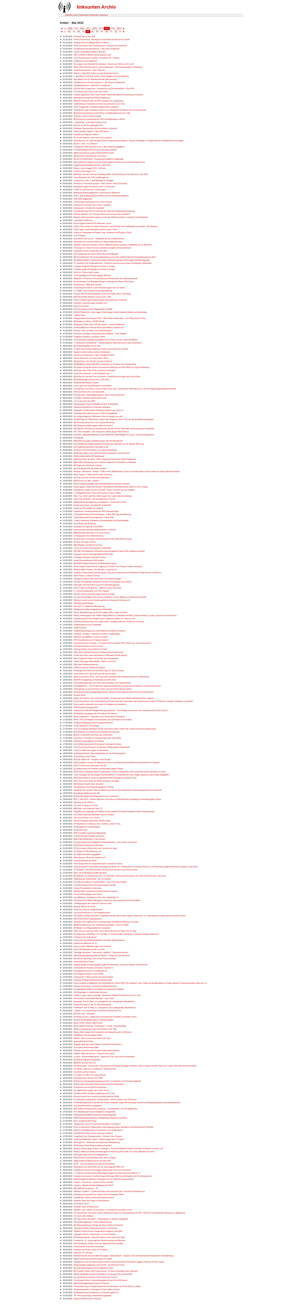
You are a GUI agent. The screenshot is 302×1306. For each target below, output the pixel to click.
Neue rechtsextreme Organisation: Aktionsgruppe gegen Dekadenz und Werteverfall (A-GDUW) (113, 1127)
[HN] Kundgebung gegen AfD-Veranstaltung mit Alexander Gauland (102, 484)
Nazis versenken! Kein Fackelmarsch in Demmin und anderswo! (100, 46)
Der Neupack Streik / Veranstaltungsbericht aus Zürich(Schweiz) (100, 1280)
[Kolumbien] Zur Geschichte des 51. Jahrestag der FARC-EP (99, 1167)
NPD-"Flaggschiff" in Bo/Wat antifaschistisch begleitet (96, 107)
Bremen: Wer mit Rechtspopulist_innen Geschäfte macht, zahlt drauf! (102, 294)
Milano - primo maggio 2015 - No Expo (90, 168)
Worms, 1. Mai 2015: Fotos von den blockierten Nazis (96, 73)
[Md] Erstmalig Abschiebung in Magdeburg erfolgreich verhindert (100, 1118)
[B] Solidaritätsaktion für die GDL (87, 346)
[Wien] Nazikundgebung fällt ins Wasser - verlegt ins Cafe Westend (101, 956)
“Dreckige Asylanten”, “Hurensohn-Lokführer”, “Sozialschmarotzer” (101, 952)
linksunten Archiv (96, 7)
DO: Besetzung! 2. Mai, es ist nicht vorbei (91, 92)
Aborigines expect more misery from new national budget (97, 579)
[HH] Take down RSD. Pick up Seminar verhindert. (95, 370)
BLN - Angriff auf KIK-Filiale (85, 1121)
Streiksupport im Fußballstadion (87, 827)
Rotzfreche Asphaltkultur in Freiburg (89, 741)
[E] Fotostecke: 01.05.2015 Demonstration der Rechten (96, 732)
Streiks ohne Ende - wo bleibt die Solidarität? (92, 505)
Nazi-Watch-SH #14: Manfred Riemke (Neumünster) (95, 79)
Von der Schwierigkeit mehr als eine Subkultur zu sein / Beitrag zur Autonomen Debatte (110, 597)
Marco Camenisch (81, 306)
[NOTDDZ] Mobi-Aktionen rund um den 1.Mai (92, 297)
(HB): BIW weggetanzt (83, 199)
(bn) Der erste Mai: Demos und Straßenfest (91, 478)
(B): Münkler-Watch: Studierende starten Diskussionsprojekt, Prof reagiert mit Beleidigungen (112, 260)
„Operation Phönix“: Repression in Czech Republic (95, 1234)
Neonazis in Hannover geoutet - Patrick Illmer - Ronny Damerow (100, 184)
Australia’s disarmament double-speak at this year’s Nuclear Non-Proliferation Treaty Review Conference (117, 573)
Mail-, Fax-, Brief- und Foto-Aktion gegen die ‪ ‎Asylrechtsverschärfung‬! (102, 496)
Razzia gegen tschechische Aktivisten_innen (92, 223)
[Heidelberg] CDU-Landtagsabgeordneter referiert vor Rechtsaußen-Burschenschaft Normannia (113, 692)
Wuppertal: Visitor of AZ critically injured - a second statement (99, 324)
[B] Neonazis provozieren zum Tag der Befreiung (94, 422)
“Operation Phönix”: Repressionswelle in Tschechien (95, 1228)
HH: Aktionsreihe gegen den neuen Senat (91, 1090)
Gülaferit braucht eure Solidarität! (87, 625)
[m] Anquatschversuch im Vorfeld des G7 (90, 971)
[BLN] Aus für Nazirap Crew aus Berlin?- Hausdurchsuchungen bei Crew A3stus (107, 377)
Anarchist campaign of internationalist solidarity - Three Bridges (100, 334)
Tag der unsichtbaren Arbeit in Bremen (90, 52)
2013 (94, 28)
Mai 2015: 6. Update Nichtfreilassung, (89, 606)
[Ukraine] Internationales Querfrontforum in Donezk (95, 530)
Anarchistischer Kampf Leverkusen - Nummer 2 (93, 968)
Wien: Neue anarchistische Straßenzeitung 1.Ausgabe (96, 781)
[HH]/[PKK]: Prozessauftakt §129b (88, 1035)
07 (97, 32)
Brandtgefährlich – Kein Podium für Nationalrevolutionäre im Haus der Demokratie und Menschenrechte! (117, 686)
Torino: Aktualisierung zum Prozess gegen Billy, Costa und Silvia (101, 612)
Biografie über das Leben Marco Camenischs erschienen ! (98, 1044)
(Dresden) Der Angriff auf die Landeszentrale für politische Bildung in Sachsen (106, 922)
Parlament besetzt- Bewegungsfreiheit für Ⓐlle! (93, 554)
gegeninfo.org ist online (83, 1041)
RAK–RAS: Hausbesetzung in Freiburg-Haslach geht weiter (99, 652)
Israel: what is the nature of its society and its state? (95, 674)
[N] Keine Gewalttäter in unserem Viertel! (91, 637)
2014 (101, 28)
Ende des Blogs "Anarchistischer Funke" (91, 649)
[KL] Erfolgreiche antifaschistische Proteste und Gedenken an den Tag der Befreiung (109, 444)
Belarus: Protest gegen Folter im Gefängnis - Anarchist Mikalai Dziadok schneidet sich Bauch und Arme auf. (118, 1149)
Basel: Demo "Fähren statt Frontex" (88, 1023)
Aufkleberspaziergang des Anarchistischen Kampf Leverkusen (100, 631)
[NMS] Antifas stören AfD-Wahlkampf (89, 456)
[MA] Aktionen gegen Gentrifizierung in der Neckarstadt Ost (98, 441)
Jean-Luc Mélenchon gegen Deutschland (91, 750)
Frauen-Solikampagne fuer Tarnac (88, 894)
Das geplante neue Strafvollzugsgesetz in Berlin (94, 787)
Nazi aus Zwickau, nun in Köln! (87, 818)
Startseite (69, 15)
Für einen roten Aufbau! (83, 1216)
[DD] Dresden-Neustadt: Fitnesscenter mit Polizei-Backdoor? (99, 1084)
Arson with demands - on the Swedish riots (91, 373)
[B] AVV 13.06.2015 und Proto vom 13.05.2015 (93, 735)
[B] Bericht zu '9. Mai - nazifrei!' (86, 481)
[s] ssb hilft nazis (80, 830)
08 (102, 32)
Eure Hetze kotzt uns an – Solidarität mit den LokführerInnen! (99, 239)
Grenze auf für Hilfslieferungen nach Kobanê (92, 946)
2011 (82, 28)
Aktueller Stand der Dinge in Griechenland (91, 1201)
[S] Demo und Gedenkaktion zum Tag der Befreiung (95, 450)
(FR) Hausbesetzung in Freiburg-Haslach (91, 640)
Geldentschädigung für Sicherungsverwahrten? (93, 723)
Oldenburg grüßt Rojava (84, 603)
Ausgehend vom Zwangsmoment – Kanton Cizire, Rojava (98, 1136)
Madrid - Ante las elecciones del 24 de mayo (92, 1038)
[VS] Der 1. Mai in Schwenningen (87, 116)
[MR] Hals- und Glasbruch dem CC (88, 808)
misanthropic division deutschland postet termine (94, 1198)
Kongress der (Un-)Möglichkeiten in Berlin (91, 43)
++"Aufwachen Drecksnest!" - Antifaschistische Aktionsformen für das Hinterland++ (108, 343)
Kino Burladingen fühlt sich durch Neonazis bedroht (95, 150)
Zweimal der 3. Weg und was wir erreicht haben (93, 977)
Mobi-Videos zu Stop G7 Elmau (87, 576)
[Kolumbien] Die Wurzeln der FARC (88, 1078)
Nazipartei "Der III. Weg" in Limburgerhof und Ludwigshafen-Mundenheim (104, 1001)
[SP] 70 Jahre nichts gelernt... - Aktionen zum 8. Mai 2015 (97, 588)
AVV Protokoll (79, 236)
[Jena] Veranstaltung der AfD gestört (89, 560)
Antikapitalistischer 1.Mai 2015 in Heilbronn (92, 85)
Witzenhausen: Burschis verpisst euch (89, 857)
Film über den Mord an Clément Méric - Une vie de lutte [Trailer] (100, 882)
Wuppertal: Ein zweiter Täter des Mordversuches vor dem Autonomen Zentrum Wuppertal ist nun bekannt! (118, 790)
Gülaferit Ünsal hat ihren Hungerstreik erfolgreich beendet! (98, 1231)
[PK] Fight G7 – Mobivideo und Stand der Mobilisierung (97, 1142)
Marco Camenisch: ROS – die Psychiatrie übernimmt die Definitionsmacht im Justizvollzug (111, 677)
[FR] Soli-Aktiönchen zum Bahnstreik (89, 392)
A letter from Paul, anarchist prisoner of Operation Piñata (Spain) (100, 655)
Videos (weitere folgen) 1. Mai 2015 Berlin (91, 131)
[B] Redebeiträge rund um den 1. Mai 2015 (91, 380)
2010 (76, 28)
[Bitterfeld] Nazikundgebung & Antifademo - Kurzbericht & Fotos (100, 502)
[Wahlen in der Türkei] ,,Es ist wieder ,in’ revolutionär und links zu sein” (103, 1210)
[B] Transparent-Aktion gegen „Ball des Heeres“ (93, 426)
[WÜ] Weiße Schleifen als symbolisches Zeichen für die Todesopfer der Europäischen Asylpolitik (114, 429)
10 (111, 32)
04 (83, 32)
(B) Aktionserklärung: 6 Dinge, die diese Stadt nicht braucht (98, 1225)
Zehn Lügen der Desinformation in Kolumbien (93, 386)
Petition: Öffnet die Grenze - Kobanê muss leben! (94, 1054)
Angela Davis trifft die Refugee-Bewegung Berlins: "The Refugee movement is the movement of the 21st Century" (121, 710)
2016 (113, 28)
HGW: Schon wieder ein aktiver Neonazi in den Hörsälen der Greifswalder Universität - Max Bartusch (116, 226)
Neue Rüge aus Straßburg (85, 524)
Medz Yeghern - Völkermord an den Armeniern (93, 475)
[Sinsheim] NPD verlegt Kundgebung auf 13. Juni (94, 1093)
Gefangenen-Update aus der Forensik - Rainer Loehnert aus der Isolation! (104, 490)
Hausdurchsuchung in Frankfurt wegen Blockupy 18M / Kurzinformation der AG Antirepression (113, 1176)
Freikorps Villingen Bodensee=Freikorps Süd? (93, 980)
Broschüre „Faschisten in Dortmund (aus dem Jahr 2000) (97, 738)
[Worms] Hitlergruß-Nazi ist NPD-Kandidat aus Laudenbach (98, 101)
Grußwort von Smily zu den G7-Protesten (91, 1250)
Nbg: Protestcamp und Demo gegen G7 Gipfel (93, 1259)
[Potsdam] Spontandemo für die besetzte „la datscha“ (96, 128)
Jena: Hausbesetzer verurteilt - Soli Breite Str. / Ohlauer (97, 58)
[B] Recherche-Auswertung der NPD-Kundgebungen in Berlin (99, 119)
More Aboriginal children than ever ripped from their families (98, 1243)
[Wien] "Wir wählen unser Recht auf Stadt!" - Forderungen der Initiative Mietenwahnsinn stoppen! (114, 698)
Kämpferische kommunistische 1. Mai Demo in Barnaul (96, 49)
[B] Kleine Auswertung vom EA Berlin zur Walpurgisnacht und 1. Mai (102, 113)
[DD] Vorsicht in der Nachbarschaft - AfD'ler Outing (94, 1158)
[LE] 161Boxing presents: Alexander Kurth (91, 447)
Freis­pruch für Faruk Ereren (85, 937)
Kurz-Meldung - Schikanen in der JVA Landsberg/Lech (96, 897)
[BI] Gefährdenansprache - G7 (86, 1188)
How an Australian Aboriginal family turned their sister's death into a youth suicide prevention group (115, 729)
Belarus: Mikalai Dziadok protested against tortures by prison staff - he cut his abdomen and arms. (114, 1152)
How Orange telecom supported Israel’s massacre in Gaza (98, 864)
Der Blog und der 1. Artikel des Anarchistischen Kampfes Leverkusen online (105, 1017)
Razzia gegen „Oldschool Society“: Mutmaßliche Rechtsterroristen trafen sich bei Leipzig (110, 487)
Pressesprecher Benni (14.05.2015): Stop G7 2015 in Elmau (99, 671)
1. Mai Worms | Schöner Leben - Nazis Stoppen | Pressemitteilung (101, 76)
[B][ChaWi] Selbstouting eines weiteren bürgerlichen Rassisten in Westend (105, 462)
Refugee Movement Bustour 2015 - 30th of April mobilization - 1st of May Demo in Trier (110, 318)
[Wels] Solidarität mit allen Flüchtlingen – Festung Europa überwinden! (103, 1274)
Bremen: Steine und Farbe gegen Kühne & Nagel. (94, 594)
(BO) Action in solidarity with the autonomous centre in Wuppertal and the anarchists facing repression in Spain (120, 772)
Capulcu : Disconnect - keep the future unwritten (94, 1182)
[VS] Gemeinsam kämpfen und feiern (89, 836)
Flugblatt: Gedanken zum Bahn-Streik (89, 337)
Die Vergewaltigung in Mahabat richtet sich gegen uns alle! (98, 416)
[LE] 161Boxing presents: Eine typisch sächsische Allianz (97, 744)
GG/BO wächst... (80, 628)
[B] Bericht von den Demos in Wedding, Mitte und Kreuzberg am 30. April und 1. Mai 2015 (111, 174)
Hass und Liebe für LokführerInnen (88, 910)
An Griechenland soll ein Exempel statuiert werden (95, 885)
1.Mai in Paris (79, 315)
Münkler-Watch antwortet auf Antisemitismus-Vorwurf (95, 891)
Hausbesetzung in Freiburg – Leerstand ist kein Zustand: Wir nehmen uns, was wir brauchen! (112, 643)
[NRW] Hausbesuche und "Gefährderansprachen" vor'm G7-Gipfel (101, 925)
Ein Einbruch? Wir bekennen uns (87, 851)
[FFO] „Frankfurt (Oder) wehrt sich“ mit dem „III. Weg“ (95, 848)
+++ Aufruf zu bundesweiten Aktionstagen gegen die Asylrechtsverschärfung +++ (107, 1173)
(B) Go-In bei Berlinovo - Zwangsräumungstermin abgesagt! (98, 159)
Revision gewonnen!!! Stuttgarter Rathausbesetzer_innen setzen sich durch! (105, 842)
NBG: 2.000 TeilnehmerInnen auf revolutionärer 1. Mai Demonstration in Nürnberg (108, 67)
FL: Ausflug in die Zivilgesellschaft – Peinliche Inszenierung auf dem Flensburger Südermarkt (112, 263)
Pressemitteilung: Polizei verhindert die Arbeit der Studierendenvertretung (104, 211)
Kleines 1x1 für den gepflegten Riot (88, 125)
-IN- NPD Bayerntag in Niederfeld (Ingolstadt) (92, 1296)
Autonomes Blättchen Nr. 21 (85, 943)
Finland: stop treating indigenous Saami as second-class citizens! (101, 349)
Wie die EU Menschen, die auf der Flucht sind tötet (95, 959)
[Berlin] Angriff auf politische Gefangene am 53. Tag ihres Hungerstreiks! (104, 1179)
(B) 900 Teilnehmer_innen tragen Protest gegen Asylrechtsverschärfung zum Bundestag (110, 312)
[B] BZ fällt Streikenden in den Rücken (89, 839)
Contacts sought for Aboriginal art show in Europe (94, 266)
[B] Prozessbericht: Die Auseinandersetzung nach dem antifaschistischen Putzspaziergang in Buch (115, 257)
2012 (88, 28)
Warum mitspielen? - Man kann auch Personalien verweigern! (99, 717)
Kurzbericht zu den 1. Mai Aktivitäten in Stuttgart (93, 180)
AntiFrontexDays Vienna (84, 962)
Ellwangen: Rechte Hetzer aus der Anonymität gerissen (97, 585)
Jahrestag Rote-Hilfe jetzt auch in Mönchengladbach (95, 413)
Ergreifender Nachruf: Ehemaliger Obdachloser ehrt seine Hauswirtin (102, 1170)
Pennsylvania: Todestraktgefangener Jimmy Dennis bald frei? (99, 395)
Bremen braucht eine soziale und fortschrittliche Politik (96, 1096)
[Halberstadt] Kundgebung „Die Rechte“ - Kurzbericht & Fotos (99, 1265)
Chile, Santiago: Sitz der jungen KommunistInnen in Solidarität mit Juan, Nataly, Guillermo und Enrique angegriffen (121, 775)
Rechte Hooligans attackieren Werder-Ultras (92, 821)
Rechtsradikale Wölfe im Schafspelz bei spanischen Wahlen (99, 989)
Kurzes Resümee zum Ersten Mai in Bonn (91, 358)
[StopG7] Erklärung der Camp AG (87, 1299)
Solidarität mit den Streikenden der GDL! (90, 251)
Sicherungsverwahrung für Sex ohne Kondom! (93, 202)
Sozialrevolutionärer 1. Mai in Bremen (89, 70)
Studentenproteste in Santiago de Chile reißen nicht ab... (97, 1289)
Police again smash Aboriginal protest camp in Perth (95, 229)
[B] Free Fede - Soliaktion (84, 1014)
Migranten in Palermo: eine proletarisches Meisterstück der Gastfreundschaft (105, 278)
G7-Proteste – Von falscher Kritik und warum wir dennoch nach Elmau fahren (106, 870)
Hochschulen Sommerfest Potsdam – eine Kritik (93, 998)
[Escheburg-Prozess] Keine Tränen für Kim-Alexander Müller (99, 1194)
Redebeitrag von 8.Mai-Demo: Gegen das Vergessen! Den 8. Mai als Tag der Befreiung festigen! (114, 419)
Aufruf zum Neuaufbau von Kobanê (88, 508)
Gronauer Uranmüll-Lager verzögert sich (90, 303)
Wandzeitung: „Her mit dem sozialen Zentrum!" (93, 361)
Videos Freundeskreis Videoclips (87, 888)
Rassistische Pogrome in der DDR (88, 527)
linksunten (94, 15)
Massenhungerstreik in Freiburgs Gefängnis (92, 407)
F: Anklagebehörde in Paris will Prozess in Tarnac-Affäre (97, 493)
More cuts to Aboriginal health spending (90, 873)
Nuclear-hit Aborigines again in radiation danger (94, 1020)
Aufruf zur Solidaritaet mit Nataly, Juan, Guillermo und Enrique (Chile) (102, 233)
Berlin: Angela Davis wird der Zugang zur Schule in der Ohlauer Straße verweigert (108, 566)
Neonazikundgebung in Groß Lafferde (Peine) (93, 1222)
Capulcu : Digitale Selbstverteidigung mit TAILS (93, 1185)
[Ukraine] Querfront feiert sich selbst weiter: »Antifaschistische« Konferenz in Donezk (109, 622)
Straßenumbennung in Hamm (86, 383)
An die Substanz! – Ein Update (86, 726)
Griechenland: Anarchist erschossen (89, 1247)
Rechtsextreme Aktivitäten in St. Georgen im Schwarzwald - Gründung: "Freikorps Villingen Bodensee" (116, 934)
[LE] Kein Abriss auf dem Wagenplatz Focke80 (93, 309)
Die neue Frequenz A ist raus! (86, 805)
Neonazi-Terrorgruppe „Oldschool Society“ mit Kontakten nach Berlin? (103, 582)
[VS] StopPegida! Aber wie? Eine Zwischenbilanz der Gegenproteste (102, 683)
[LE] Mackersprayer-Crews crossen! (88, 646)
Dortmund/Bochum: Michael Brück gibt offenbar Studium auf (99, 327)
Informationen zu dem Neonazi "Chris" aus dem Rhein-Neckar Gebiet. (103, 689)
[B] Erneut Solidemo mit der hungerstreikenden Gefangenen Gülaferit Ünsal (105, 778)
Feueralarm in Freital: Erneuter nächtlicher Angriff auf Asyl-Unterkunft (102, 248)
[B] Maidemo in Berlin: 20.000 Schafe (89, 321)
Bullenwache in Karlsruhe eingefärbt (89, 208)
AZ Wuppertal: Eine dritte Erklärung (88, 536)
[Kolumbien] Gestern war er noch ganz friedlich (93, 1133)
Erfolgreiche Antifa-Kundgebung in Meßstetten (93, 609)
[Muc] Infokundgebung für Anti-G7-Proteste (91, 1283)
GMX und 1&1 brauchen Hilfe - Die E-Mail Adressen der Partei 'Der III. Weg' (105, 931)
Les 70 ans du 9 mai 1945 (84, 401)
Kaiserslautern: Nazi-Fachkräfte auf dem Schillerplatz (96, 404)
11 (116, 32)
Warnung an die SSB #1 (84, 802)
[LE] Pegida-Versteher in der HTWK (88, 974)
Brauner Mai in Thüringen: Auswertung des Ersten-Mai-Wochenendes (103, 539)
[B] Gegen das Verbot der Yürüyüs (88, 465)
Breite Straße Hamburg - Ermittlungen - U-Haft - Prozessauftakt (100, 1026)
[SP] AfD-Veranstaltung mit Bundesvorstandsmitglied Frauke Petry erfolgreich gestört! (109, 551)
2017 (119, 28)
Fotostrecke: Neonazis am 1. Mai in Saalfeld (92, 205)
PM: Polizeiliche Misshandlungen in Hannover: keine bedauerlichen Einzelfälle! (107, 900)
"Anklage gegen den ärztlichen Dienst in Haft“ (93, 903)
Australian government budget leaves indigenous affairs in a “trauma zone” (105, 619)
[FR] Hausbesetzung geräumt (86, 707)
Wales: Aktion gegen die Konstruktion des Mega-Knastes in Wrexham (102, 1032)
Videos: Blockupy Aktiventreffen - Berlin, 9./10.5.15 (95, 661)
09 (106, 32)
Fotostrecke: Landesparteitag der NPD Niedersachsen (96, 511)
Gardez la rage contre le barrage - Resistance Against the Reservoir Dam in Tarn (107, 995)
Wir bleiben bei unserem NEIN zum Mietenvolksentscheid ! (98, 242)
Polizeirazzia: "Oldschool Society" (88, 285)
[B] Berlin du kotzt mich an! (85, 1063)
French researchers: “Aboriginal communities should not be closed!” (102, 40)
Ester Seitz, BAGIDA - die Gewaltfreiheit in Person (94, 499)
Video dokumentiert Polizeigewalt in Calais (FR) (94, 517)
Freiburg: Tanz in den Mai (84, 36)
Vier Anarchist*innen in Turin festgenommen (92, 913)
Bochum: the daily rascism (85, 542)
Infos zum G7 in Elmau (83, 1253)
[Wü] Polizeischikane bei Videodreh (88, 845)
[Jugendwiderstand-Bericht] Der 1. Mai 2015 (92, 165)
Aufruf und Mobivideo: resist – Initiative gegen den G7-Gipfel (99, 1139)
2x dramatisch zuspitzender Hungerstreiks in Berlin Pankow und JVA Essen (105, 1100)
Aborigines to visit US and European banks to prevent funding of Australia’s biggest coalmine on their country (119, 1262)
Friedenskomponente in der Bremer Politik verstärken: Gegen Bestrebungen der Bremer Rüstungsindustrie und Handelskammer (127, 1103)
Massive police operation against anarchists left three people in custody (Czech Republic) (111, 217)
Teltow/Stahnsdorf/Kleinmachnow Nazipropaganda (95, 1115)
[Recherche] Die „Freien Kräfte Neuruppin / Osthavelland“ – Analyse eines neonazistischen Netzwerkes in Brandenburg (123, 1256)
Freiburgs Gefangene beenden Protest (90, 557)
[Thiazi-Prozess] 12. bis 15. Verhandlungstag (92, 1005)
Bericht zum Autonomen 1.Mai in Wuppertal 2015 (94, 355)
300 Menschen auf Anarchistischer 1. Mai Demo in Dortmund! (99, 82)
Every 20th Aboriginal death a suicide (89, 949)
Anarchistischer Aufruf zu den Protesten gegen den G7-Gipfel (99, 288)
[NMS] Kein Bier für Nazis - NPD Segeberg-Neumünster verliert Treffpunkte (105, 459)
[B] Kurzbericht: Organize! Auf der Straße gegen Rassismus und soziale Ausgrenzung (109, 162)
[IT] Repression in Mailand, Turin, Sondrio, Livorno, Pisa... (98, 824)
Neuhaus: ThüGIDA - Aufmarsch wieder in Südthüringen (97, 634)
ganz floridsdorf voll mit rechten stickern (90, 468)
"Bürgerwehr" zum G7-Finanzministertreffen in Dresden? (97, 1124)
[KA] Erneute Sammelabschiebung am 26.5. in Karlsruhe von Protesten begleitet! (107, 1081)
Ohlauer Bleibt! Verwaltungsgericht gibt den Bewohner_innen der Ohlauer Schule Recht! (110, 965)
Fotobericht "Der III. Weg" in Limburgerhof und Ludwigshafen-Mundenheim (105, 1008)
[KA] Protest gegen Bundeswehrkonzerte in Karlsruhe (96, 796)
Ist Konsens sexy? (81, 1204)
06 (92, 32)
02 (74, 32)
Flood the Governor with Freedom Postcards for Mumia (96, 1050)
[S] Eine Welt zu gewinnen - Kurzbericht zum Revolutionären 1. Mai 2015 (104, 89)
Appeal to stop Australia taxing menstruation (92, 352)
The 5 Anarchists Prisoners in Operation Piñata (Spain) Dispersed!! (101, 747)
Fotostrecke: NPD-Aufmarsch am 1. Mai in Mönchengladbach (99, 147)
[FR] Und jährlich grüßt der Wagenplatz (90, 833)
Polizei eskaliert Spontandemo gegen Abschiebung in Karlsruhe (100, 300)
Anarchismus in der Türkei (85, 756)
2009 (70, 28)
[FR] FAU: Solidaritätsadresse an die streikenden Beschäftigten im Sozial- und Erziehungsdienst (114, 435)
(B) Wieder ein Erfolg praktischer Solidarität (92, 928)
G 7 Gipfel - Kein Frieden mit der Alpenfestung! (93, 291)
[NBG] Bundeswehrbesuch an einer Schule (92, 533)
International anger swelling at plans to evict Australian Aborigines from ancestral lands (110, 110)
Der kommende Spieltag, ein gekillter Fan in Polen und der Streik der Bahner (106, 340)
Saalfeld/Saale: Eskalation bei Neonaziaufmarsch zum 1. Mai (99, 104)
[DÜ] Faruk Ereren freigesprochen (88, 919)
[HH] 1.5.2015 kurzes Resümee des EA (90, 766)
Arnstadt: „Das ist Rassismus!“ (86, 1207)
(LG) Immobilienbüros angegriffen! (88, 1106)
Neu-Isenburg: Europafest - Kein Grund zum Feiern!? (96, 1277)
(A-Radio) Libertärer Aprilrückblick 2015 (90, 398)
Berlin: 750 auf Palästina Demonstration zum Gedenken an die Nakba (103, 720)
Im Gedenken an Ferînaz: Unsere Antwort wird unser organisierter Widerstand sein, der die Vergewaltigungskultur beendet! (125, 389)
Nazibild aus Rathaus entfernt (86, 134)
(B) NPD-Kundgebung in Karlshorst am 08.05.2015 (95, 680)
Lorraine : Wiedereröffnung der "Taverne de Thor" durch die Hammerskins (104, 1057)
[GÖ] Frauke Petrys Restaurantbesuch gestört (92, 1145)
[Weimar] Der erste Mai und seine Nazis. (90, 156)
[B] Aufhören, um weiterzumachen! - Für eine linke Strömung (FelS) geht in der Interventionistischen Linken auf (120, 876)
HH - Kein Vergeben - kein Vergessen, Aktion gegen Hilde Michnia (101, 432)
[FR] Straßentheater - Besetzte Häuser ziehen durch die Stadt (99, 1237)
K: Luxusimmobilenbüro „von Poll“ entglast (91, 591)
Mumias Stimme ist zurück (84, 907)
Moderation (84, 15)
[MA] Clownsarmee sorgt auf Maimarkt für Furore (94, 153)
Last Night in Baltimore (83, 220)
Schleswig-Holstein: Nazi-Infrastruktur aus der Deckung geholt (100, 753)
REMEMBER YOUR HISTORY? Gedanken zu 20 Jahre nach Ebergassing (105, 364)
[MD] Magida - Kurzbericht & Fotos (88, 545)
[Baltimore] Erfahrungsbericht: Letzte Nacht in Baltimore (97, 193)
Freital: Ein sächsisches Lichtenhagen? (90, 190)
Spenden (104, 15)
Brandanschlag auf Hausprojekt (87, 1060)
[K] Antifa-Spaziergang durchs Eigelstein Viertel (93, 1268)
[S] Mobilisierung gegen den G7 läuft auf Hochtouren (95, 714)
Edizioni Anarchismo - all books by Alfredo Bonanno (95, 986)
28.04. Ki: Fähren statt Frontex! (86, 272)
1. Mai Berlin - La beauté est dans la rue (90, 122)
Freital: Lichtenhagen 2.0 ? (85, 171)
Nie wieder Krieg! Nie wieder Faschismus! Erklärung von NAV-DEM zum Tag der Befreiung (111, 367)
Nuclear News (80, 695)
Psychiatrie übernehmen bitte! (86, 1047)
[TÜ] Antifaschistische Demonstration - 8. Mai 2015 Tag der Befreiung (102, 514)
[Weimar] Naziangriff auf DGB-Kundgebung (92, 98)
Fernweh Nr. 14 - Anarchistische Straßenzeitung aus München (99, 1240)
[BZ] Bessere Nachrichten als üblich (89, 784)
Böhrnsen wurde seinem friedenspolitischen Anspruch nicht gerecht (102, 600)
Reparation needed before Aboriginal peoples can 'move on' (99, 410)
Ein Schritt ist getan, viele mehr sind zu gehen (93, 138)
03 (79, 32)
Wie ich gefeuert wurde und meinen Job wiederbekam (96, 658)
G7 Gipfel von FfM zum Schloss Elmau (90, 1075)
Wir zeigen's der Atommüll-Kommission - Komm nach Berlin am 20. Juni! (104, 64)
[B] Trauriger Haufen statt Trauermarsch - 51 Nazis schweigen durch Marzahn (106, 1271)
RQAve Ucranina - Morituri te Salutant (89, 668)
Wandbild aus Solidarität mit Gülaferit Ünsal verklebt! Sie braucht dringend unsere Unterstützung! (114, 812)
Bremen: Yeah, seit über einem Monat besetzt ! (93, 331)
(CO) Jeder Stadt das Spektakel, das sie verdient (94, 815)
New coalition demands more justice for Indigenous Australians (100, 704)
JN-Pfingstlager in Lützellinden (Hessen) (90, 992)
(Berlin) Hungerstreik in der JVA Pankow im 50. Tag (95, 1029)
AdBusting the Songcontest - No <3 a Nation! (92, 879)
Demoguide (78, 438)
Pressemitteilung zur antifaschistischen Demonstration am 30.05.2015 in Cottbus (107, 1286)
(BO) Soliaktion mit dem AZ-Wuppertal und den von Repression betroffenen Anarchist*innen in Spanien (117, 763)
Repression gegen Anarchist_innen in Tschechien (94, 187)
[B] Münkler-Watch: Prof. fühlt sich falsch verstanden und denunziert (102, 453)
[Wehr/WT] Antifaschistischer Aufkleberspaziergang (95, 563)
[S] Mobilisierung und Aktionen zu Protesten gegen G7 (96, 1293)
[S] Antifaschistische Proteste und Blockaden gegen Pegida (98, 769)
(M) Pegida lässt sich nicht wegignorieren (91, 1155)
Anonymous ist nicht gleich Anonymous (90, 1087)
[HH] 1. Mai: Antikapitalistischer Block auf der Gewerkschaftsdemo (101, 196)
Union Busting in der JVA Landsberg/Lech (91, 177)
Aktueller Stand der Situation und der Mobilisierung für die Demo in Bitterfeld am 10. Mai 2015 (113, 245)
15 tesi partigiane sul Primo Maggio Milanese (92, 275)
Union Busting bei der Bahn (85, 861)
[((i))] (64, 12)
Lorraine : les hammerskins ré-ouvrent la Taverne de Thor (97, 1011)
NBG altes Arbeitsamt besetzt (86, 664)
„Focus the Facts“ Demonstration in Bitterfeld (92, 548)
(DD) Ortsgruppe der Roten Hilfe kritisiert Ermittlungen (96, 254)
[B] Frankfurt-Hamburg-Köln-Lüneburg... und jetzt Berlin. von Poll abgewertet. (106, 1109)
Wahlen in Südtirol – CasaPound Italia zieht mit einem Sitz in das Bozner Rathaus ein (109, 1191)
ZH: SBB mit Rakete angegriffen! (87, 854)
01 (69, 32)
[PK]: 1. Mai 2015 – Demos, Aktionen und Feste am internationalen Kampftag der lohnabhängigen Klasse (117, 799)
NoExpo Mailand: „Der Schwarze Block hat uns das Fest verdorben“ (102, 214)
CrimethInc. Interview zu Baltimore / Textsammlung (95, 1069)
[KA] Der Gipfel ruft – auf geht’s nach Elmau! (92, 759)
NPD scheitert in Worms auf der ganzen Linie (92, 55)
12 (120, 32)
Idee (76, 15)
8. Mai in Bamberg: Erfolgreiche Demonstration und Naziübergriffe (101, 521)
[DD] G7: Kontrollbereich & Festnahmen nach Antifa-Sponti (98, 1130)
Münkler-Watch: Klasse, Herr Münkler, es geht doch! (95, 570)
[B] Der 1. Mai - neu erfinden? (86, 144)
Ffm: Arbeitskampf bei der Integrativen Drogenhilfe (94, 1112)
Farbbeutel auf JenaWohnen (85, 61)
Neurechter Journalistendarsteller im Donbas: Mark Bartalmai (99, 940)
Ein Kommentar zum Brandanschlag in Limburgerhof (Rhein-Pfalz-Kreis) (104, 282)
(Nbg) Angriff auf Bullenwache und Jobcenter (92, 1161)
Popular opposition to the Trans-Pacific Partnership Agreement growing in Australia (108, 95)
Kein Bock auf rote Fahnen (85, 1072)
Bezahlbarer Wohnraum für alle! (87, 793)
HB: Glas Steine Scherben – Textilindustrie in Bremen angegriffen (101, 1219)
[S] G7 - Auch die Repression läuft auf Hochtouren (94, 1164)
